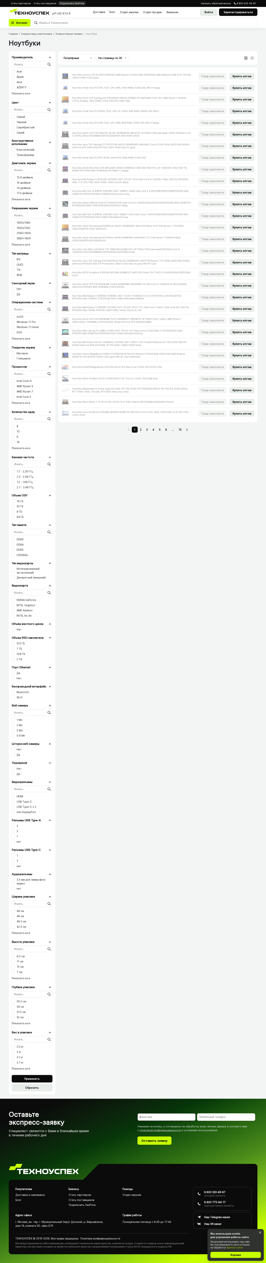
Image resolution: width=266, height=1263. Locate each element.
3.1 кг (20, 1057)
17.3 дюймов (24, 193)
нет (19, 841)
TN (18, 269)
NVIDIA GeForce (26, 599)
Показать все (21, 93)
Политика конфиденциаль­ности (100, 1238)
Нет (19, 288)
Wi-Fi (20, 697)
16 (18, 442)
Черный (21, 122)
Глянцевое (24, 358)
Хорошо (235, 1254)
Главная (13, 33)
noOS (20, 316)
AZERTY (22, 87)
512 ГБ (21, 643)
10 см (20, 966)
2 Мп (19, 725)
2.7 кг (20, 1062)
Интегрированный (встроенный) (28, 570)
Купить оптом (242, 76)
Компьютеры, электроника (36, 33)
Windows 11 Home (28, 327)
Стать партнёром (21, 3)
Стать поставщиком (45, 3)
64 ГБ (20, 516)
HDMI (20, 796)
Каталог (22, 22)
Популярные (71, 58)
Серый (21, 116)
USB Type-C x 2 (26, 806)
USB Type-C (24, 801)
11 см (20, 961)
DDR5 (20, 539)
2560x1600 (24, 233)
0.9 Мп (21, 735)
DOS (19, 332)
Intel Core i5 (24, 380)
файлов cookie (235, 1247)
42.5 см (21, 926)
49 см (20, 911)
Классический (25, 149)
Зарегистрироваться (238, 12)
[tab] (246, 58)
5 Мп (20, 730)
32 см (20, 1017)
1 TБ (19, 648)
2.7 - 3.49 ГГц (25, 487)
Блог (112, 12)
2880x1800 (24, 238)
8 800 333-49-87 (246, 3)
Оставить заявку (154, 1141)
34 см (20, 1006)
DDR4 (20, 544)
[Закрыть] (260, 1232)
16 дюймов (24, 182)
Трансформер (25, 154)
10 (18, 431)
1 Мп (19, 719)
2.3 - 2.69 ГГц (25, 476)
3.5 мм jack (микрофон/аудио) (31, 881)
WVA (19, 275)
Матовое (22, 353)
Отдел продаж (152, 12)
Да (18, 294)
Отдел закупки (129, 12)
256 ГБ (21, 654)
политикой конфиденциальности (160, 1130)
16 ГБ (20, 501)
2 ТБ (19, 659)
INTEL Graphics (26, 605)
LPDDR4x (22, 555)
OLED (20, 264)
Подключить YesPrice (72, 3)
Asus (19, 82)
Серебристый (25, 127)
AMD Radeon (25, 610)
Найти (49, 64)
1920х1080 (23, 222)
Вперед (187, 430)
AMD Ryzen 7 (25, 391)
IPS (18, 259)
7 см (19, 971)
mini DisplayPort (26, 812)
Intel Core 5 (24, 396)
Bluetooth (23, 692)
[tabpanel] (157, 245)
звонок (216, 3)
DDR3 (20, 549)
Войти (209, 12)
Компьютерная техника (69, 33)
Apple (20, 76)
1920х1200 (23, 227)
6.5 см (21, 956)
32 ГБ (20, 506)
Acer (19, 71)
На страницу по (110, 58)
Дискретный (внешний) (31, 577)
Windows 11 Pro (26, 321)
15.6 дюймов (25, 177)
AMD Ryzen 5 (25, 386)
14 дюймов (24, 187)
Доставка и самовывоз (30, 1194)
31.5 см (21, 1011)
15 (180, 429)
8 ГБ (19, 511)
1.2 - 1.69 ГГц (25, 482)
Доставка (99, 12)
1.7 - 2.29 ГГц (25, 471)
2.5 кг (20, 1046)
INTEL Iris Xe (24, 615)
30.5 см (21, 1001)
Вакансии (172, 12)
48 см (20, 916)
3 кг (19, 1051)
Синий (20, 132)
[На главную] (44, 1169)
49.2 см (21, 921)
